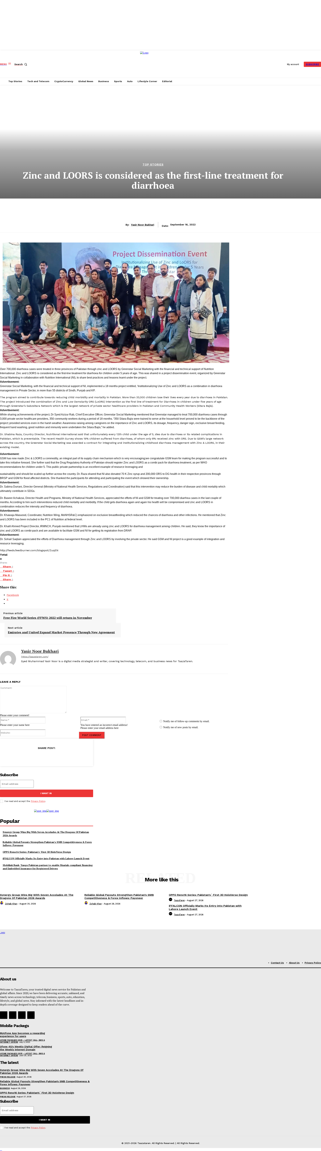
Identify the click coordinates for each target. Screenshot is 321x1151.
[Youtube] (31, 1015)
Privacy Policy (38, 801)
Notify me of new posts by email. (180, 727)
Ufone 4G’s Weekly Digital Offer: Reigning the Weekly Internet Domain (26, 1048)
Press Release (8, 1077)
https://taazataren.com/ (34, 656)
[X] (28, 666)
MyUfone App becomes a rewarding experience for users (22, 1035)
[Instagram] (12, 1015)
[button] (21, 64)
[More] (68, 756)
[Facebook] (22, 666)
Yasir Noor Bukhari (142, 224)
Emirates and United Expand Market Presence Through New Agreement (61, 632)
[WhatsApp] (56, 756)
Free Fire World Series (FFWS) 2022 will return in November (47, 618)
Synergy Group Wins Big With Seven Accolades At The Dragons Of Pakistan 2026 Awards (36, 896)
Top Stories (153, 164)
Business (5, 1088)
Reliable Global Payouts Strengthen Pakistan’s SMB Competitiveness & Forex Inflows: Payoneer (47, 843)
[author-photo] (2, 903)
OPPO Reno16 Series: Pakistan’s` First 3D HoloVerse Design (37, 851)
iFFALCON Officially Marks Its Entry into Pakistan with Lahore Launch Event (46, 858)
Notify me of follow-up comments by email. (186, 721)
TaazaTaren (179, 900)
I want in (46, 793)
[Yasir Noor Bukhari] (8, 659)
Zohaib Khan (11, 903)
